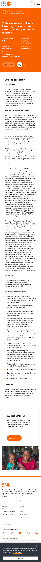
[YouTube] (20, 533)
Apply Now (8, 64)
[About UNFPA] (20, 458)
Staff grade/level (7, 38)
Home (4, 10)
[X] (12, 533)
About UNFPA (16, 416)
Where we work (7, 509)
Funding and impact (8, 514)
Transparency (6, 517)
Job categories (25, 46)
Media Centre (24, 514)
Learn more (14, 438)
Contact (22, 506)
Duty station (5, 46)
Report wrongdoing (25, 517)
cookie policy (17, 552)
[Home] (6, 3)
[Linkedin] (37, 533)
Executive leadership (8, 511)
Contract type (25, 38)
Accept (20, 558)
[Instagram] (28, 533)
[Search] (32, 3)
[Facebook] (3, 533)
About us (4, 506)
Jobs (9, 10)
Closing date (6, 52)
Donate (22, 509)
